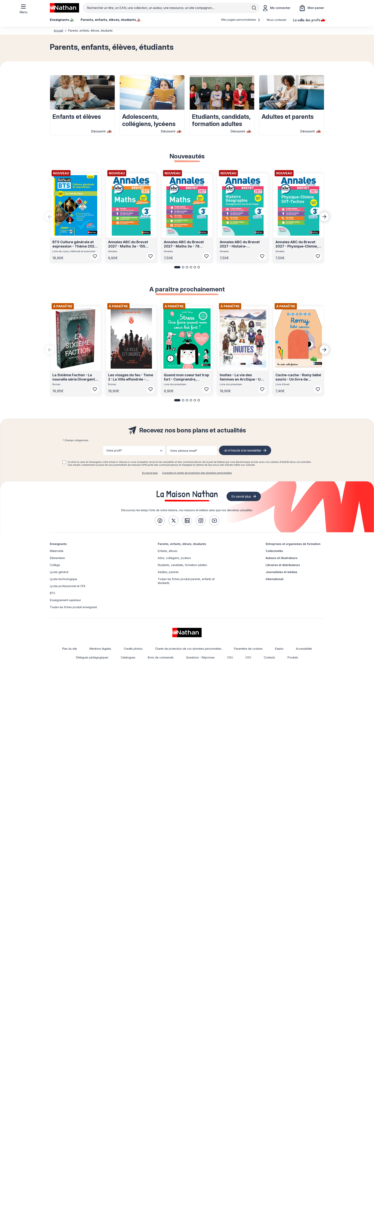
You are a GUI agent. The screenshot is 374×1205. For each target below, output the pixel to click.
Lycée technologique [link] (63, 579)
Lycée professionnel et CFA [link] (67, 586)
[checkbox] (64, 462)
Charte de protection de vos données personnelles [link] (188, 648)
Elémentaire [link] (57, 558)
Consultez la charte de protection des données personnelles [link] (197, 472)
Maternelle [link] (57, 551)
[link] (160, 520)
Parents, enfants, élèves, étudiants (182, 544)
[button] (177, 267)
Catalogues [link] (128, 657)
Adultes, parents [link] (168, 572)
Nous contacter (277, 19)
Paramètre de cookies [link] (248, 648)
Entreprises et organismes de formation (293, 544)
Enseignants (58, 544)
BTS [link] (52, 593)
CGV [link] (248, 657)
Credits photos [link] (133, 648)
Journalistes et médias (281, 572)
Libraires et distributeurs (283, 565)
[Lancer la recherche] (254, 8)
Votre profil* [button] (114, 450)
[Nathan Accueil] (64, 7)
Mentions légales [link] (100, 648)
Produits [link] (293, 657)
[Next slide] (324, 216)
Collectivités (274, 551)
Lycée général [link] (59, 572)
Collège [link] (55, 565)
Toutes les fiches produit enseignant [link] (73, 607)
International (274, 579)
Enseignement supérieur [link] (65, 600)
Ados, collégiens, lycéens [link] (174, 558)
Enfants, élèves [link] (167, 551)
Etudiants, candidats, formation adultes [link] (182, 565)
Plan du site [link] (69, 648)
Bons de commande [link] (161, 657)
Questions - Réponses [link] (200, 657)
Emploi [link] (279, 648)
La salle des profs (306, 20)
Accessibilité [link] (304, 648)
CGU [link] (230, 657)
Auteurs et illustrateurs (281, 558)
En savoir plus (150, 472)
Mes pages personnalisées (239, 19)
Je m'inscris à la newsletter (242, 450)
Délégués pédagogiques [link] (92, 657)
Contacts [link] (269, 657)
